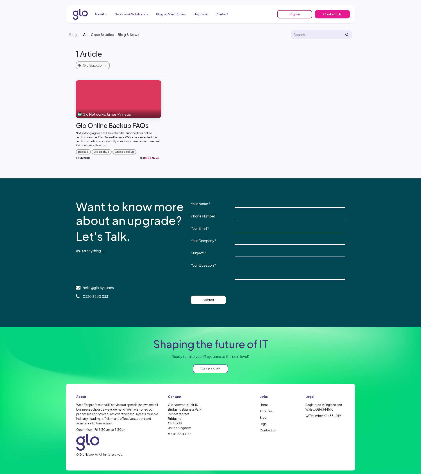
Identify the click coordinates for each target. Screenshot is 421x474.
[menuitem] (101, 14)
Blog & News (151, 158)
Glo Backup (101, 151)
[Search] (347, 34)
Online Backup (124, 151)
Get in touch (210, 368)
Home (264, 405)
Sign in (294, 14)
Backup (83, 151)
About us (266, 411)
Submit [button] (208, 300)
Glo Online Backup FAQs (112, 125)
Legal (263, 424)
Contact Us (332, 14)
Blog (263, 417)
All (85, 34)
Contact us (268, 430)
